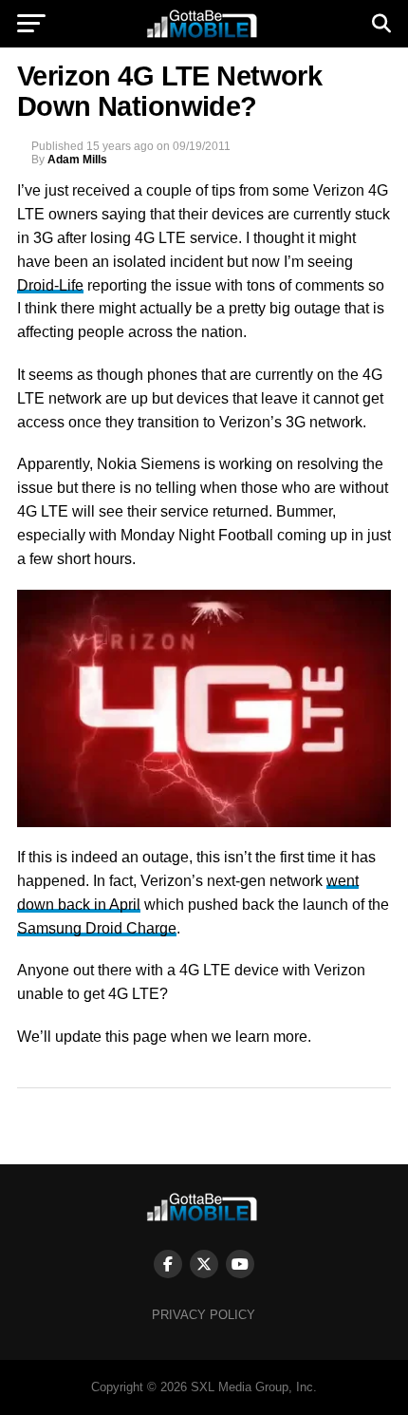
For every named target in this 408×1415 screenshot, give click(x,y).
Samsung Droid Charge (96, 928)
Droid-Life (50, 285)
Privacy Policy (203, 1315)
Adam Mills (77, 159)
